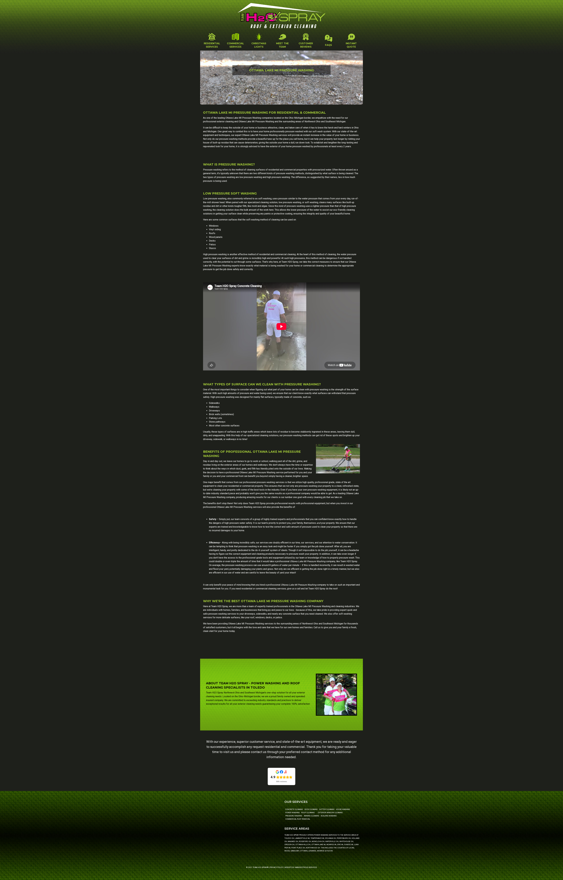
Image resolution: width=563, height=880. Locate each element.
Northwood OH (313, 848)
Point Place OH (298, 848)
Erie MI (340, 845)
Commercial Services (235, 45)
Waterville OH (332, 841)
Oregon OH (289, 845)
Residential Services (212, 45)
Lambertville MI (302, 838)
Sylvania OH (330, 838)
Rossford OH (305, 841)
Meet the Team (282, 45)
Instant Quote (351, 45)
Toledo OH (289, 838)
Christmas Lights (258, 45)
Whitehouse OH (346, 841)
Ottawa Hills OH (303, 845)
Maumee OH (293, 841)
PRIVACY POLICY (276, 867)
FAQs (328, 45)
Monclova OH (318, 841)
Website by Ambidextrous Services (301, 867)
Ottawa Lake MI (318, 845)
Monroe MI (331, 845)
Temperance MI (317, 838)
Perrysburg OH (344, 838)
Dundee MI (348, 845)
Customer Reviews (306, 45)
